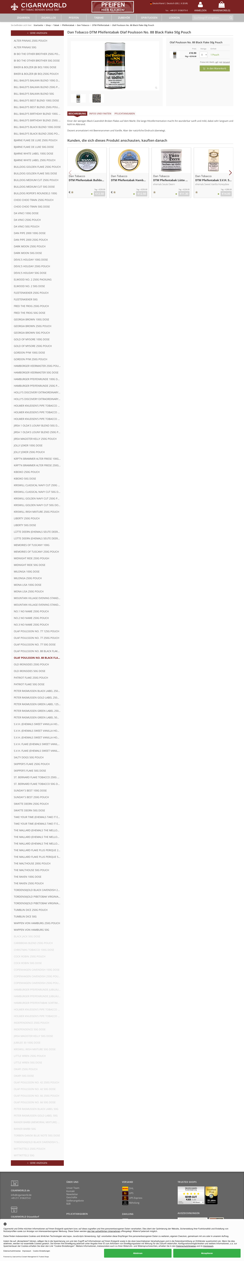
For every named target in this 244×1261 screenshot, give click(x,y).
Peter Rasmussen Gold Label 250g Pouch (39, 697)
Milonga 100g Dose (27, 571)
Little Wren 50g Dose (28, 1062)
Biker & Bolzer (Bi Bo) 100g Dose (35, 67)
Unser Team (72, 1187)
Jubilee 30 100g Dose (27, 1042)
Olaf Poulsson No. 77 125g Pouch (36, 631)
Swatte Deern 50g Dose (29, 810)
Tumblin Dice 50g (25, 916)
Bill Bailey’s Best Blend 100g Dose (36, 100)
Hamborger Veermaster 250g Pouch (38, 366)
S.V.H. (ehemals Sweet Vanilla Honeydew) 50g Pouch (39, 737)
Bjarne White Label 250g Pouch (34, 160)
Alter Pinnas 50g (25, 47)
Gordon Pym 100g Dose (29, 352)
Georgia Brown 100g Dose (31, 319)
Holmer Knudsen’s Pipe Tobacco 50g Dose (39, 419)
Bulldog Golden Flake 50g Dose (35, 173)
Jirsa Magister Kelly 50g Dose (33, 1036)
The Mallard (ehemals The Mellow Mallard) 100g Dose (39, 830)
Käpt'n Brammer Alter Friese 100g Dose (39, 458)
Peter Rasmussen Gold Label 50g (36, 1115)
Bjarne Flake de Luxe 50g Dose (34, 147)
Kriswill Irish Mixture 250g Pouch (36, 511)
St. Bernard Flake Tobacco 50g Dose (38, 784)
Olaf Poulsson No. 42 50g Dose (35, 1089)
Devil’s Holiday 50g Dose (30, 273)
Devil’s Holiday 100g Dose (31, 259)
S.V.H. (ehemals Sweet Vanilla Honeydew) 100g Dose (39, 724)
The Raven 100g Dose (27, 876)
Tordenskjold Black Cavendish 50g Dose (39, 1142)
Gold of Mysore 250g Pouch (33, 346)
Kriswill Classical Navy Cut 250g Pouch (39, 485)
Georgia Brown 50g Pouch (32, 332)
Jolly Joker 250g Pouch (29, 452)
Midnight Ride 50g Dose (29, 565)
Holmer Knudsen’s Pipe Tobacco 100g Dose (39, 405)
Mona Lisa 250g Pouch (28, 591)
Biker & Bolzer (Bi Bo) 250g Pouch (36, 73)
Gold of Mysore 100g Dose (32, 339)
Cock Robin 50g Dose (28, 963)
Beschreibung (77, 113)
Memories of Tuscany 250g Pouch (36, 551)
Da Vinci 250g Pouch (27, 220)
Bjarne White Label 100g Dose (33, 153)
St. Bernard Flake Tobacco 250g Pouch (39, 777)
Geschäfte (71, 1197)
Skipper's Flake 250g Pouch (32, 764)
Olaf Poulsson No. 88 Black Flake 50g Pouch (39, 657)
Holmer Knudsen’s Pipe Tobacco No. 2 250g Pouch (39, 1009)
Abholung (134, 1202)
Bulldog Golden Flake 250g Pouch (37, 166)
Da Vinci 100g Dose (26, 213)
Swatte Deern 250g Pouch (31, 803)
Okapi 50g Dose (24, 1075)
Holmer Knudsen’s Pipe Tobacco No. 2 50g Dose (39, 1016)
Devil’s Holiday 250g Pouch (32, 266)
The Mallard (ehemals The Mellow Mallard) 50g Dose (39, 843)
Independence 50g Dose (30, 1029)
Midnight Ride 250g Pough (31, 558)
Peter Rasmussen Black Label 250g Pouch (39, 691)
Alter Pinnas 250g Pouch (30, 40)
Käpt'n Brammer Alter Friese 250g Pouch (39, 465)
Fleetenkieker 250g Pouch (31, 292)
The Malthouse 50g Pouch (31, 870)
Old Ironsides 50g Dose (29, 671)
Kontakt (70, 1191)
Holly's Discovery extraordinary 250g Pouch (39, 392)
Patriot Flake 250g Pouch (31, 677)
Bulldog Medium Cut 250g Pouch (36, 180)
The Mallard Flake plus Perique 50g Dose (39, 856)
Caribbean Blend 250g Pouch (33, 943)
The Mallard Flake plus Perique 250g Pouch (39, 850)
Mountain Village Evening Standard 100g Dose (39, 598)
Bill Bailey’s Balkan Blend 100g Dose (38, 80)
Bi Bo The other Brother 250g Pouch (38, 54)
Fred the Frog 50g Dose (29, 312)
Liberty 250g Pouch (27, 518)
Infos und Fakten (100, 113)
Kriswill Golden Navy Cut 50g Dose (37, 505)
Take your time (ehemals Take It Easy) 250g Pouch (39, 823)
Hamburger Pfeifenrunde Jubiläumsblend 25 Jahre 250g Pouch (39, 996)
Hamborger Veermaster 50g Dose (36, 372)
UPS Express (135, 1197)
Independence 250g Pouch (31, 1022)
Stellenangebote (75, 1200)
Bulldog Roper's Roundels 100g (35, 193)
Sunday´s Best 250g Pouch (31, 797)
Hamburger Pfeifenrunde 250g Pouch (39, 385)
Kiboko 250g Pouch (27, 472)
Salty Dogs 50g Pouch (28, 757)
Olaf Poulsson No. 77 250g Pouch (36, 638)
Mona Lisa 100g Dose (27, 584)
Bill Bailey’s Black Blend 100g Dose (37, 127)
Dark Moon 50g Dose (28, 253)
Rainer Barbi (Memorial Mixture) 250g (39, 1122)
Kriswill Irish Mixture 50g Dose (35, 1049)
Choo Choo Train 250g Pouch (33, 200)
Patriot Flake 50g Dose (29, 684)
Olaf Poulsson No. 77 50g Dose (35, 644)
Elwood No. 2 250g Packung (33, 279)
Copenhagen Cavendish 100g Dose (37, 969)
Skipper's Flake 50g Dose (30, 770)
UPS (131, 1193)
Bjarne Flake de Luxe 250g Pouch (35, 140)
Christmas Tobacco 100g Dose (34, 949)
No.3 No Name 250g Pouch (31, 624)
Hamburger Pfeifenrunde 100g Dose (38, 379)
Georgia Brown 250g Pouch (32, 326)
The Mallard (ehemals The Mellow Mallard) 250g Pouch (39, 837)
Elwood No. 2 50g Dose (29, 286)
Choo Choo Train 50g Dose (32, 206)
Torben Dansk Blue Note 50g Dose (37, 1135)
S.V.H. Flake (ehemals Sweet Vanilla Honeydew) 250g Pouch (39, 744)
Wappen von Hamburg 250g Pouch (37, 923)
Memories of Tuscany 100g (31, 545)
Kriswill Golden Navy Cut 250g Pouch (39, 498)
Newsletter (72, 1194)
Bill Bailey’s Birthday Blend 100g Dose (39, 113)
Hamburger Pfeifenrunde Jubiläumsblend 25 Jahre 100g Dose (39, 989)
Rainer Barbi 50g (25, 1128)
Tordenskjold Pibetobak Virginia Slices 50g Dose (39, 903)
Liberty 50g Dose (25, 525)
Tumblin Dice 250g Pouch (30, 910)
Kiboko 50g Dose (25, 478)
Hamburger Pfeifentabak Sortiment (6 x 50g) (39, 1003)
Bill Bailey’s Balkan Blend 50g (34, 93)
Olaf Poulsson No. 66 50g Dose (35, 1102)
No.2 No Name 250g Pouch (31, 618)
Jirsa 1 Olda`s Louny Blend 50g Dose (38, 425)
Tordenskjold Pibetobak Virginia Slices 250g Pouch (39, 896)
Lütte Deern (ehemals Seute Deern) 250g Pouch (39, 531)
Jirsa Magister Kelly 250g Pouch (35, 438)
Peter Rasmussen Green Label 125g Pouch (39, 704)
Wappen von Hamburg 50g (31, 929)
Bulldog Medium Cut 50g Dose (34, 186)
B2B (68, 1203)
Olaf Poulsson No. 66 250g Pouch (36, 1095)
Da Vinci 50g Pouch (26, 226)
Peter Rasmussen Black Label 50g (36, 1109)
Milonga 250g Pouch (28, 578)
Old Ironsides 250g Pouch (31, 664)
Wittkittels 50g (24, 1155)
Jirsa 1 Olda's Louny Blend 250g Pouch (39, 432)
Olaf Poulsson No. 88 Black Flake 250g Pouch (39, 651)
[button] (70, 172)
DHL (131, 1188)
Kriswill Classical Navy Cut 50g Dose (38, 492)
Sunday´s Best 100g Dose (30, 790)
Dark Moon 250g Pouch (29, 246)
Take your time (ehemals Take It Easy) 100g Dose (39, 817)
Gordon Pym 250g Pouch (30, 359)
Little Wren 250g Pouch (30, 1056)
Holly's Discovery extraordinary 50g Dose (39, 399)
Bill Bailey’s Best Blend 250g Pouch (37, 107)
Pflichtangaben (125, 113)
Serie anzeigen (37, 33)
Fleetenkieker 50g (26, 299)
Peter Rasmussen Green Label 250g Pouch (39, 710)
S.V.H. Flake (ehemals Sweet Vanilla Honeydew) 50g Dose (39, 750)
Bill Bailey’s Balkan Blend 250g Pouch (39, 87)
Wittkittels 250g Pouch (29, 1148)
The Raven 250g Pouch (28, 883)
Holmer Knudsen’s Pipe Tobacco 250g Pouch (39, 412)
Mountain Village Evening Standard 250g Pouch (39, 604)
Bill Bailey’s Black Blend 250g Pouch (38, 133)
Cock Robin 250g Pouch (29, 956)
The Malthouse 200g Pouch (32, 863)
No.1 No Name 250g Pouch (31, 611)
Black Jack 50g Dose (27, 936)
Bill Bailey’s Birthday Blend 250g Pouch (39, 120)
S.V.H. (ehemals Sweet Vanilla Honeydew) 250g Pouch (39, 730)
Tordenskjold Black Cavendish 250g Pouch (39, 890)
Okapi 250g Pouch (25, 1069)
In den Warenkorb (215, 68)
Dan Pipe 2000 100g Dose (30, 233)
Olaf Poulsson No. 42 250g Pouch (36, 1082)
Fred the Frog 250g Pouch (31, 306)
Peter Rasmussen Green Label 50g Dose (39, 717)
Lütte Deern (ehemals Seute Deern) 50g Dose (39, 538)
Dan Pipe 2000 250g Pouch (31, 239)
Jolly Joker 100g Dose (28, 445)
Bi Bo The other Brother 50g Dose (37, 60)
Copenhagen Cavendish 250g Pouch (38, 976)
